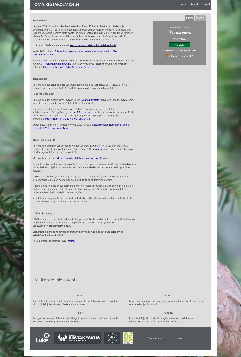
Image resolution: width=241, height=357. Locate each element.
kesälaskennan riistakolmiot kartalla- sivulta (93, 45)
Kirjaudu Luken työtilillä (182, 56)
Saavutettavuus (156, 338)
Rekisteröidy (168, 51)
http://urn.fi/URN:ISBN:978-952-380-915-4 (67, 119)
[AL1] (105, 159)
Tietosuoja (177, 338)
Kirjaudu (179, 45)
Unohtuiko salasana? (187, 51)
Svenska (200, 18)
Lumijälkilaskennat (81, 112)
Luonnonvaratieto (89, 100)
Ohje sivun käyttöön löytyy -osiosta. (71, 67)
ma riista (98, 149)
